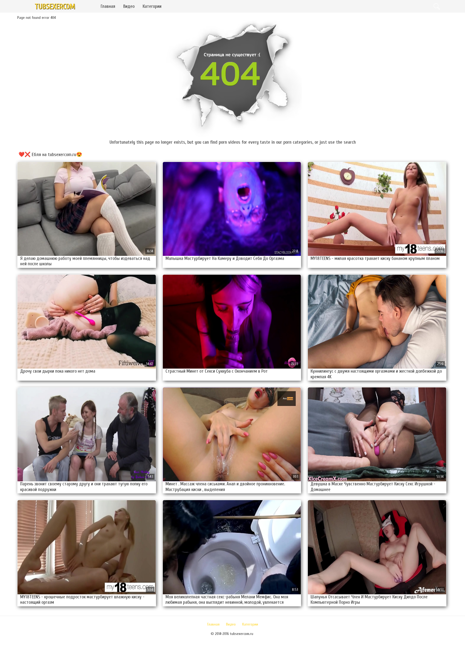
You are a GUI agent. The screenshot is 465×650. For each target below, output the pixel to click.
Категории (152, 6)
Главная (108, 6)
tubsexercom (55, 6)
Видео (129, 6)
